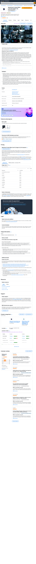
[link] (28, 5)
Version (2, 233)
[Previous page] (16, 168)
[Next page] (29, 168)
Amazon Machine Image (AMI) (16, 96)
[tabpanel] (17, 176)
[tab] (4, 163)
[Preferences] (31, 168)
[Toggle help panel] (34, 5)
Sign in (34, 1)
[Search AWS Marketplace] (34, 3)
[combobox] (17, 3)
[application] (16, 338)
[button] (16, 10)
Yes (12, 105)
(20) (7, 17)
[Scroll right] (31, 20)
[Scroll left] (1, 20)
